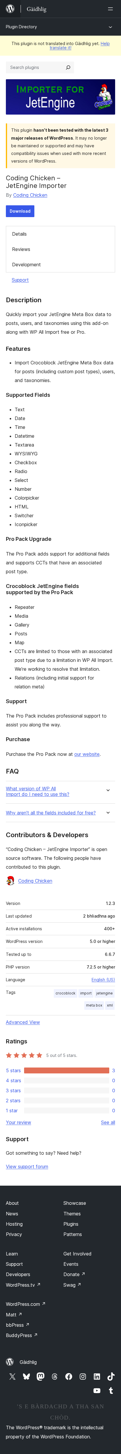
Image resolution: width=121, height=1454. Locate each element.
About (12, 1203)
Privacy (14, 1234)
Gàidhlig (28, 1362)
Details (19, 234)
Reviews (21, 249)
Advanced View (23, 1022)
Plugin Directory (21, 26)
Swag (72, 1285)
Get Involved (77, 1254)
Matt (14, 1315)
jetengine (104, 993)
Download (20, 211)
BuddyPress (22, 1335)
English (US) (103, 979)
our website (87, 754)
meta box (94, 1005)
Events (70, 1264)
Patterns (72, 1234)
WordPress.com (26, 1304)
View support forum (27, 1166)
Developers (18, 1274)
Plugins (70, 1224)
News (12, 1214)
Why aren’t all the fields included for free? (51, 813)
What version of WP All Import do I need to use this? (37, 791)
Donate (74, 1274)
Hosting (14, 1224)
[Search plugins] (68, 67)
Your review (18, 1122)
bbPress (18, 1325)
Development (26, 264)
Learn (12, 1254)
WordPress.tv (23, 1285)
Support (20, 280)
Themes (72, 1214)
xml (110, 1005)
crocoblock (65, 993)
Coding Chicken (30, 195)
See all (108, 1122)
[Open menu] (111, 9)
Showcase (74, 1203)
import (86, 993)
